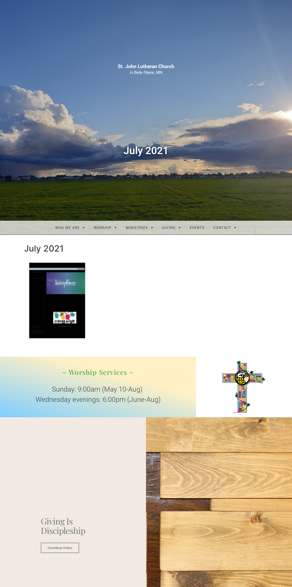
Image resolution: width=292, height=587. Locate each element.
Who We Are (67, 228)
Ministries (137, 228)
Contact (222, 228)
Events (197, 228)
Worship (103, 228)
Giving (168, 228)
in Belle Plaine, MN (146, 69)
